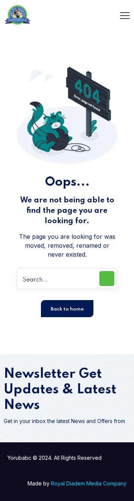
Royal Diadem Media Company (89, 483)
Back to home (67, 309)
